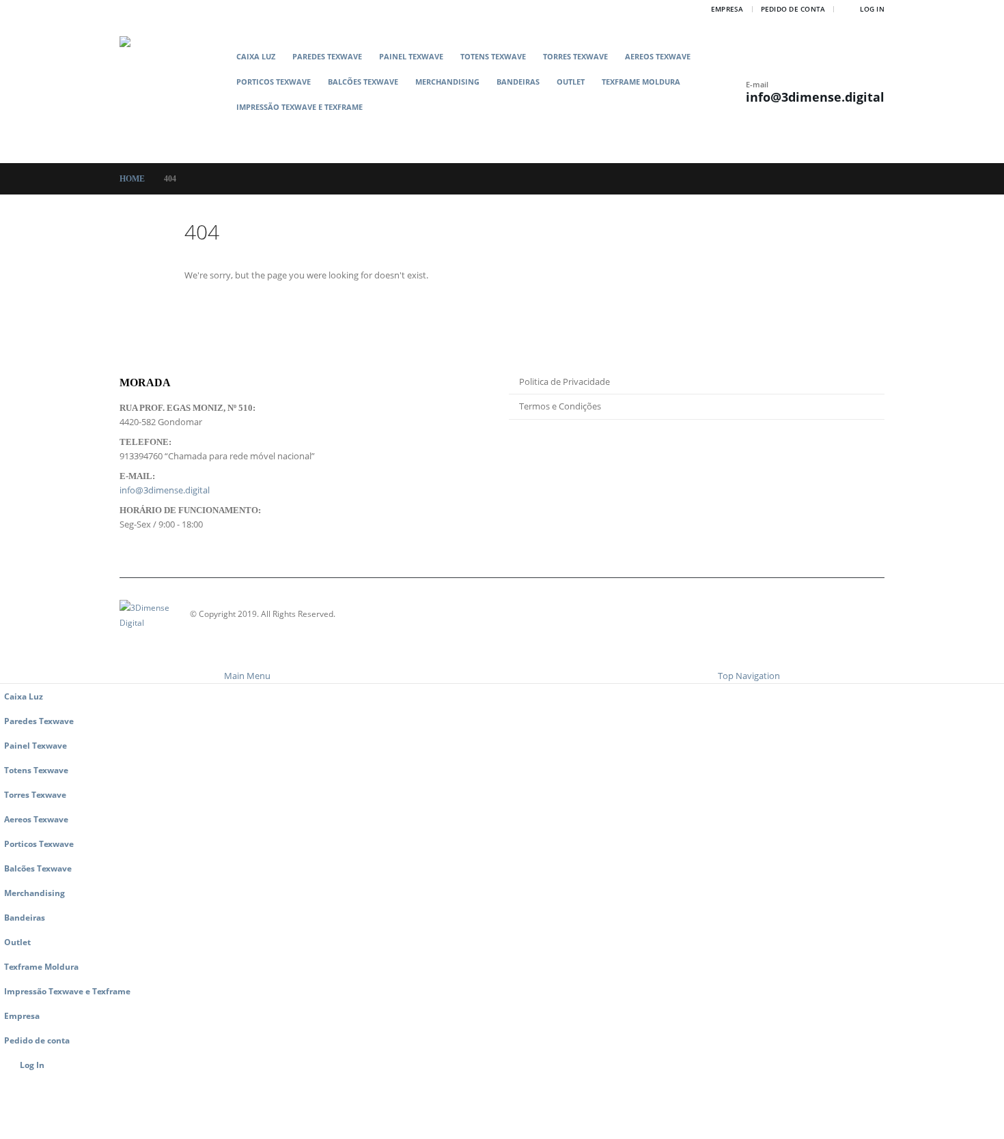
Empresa (727, 9)
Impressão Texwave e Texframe (299, 107)
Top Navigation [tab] (749, 675)
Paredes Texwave (327, 56)
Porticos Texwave (273, 81)
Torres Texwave (575, 56)
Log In (872, 9)
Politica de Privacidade (564, 381)
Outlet (571, 81)
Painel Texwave (411, 56)
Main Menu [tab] (247, 675)
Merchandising (447, 81)
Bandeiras (518, 81)
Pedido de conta (793, 9)
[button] (486, 128)
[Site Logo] (174, 90)
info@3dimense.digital (815, 97)
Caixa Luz (255, 56)
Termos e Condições (560, 406)
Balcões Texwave (363, 81)
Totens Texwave (493, 56)
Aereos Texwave (658, 56)
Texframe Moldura (641, 81)
